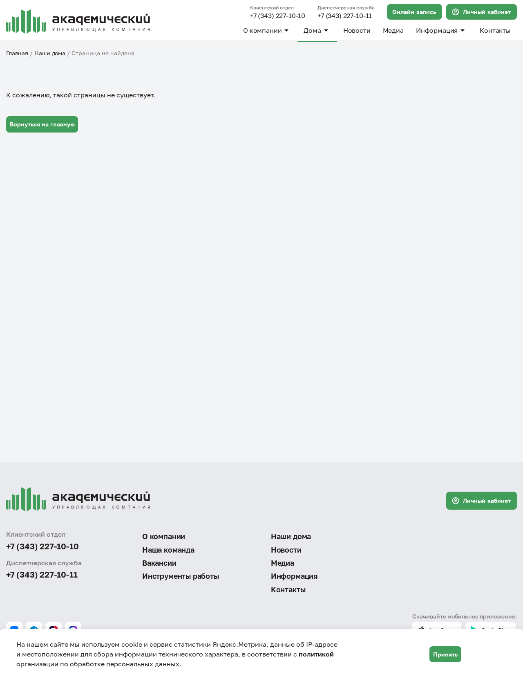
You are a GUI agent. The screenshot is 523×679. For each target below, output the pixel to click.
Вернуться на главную (42, 124)
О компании (262, 30)
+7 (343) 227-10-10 (277, 16)
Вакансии (159, 562)
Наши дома (49, 52)
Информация (437, 30)
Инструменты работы (180, 575)
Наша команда (168, 549)
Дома (312, 30)
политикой (316, 654)
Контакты (495, 30)
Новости (357, 30)
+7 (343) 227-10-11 (344, 16)
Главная (17, 52)
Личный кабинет (487, 11)
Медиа (393, 30)
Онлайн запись (414, 11)
